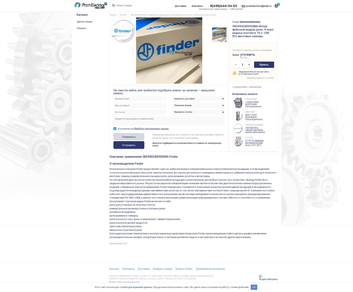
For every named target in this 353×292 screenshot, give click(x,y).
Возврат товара (162, 268)
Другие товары (84, 21)
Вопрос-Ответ (184, 268)
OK (254, 287)
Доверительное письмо (210, 268)
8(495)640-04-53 (223, 6)
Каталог (82, 15)
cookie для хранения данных (136, 287)
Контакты (197, 6)
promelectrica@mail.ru (258, 6)
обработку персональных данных (151, 128)
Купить (264, 64)
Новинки (81, 28)
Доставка (180, 6)
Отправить (129, 145)
